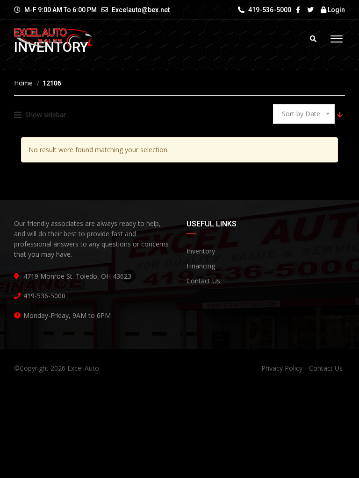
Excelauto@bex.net (141, 10)
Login (335, 10)
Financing (201, 265)
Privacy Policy (281, 368)
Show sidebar (45, 114)
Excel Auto (83, 368)
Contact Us (203, 280)
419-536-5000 (269, 10)
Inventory (201, 250)
